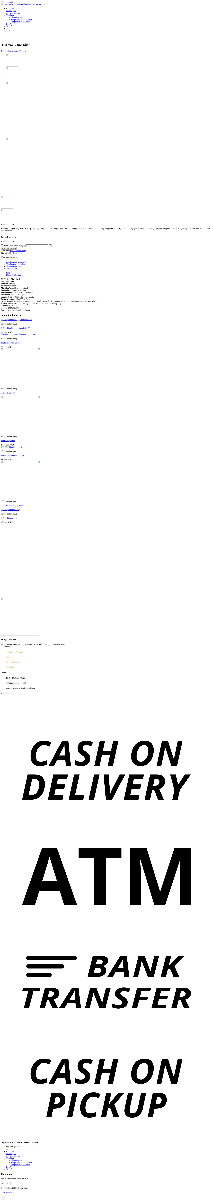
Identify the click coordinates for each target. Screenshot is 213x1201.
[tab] (109, 273)
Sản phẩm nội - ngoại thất (16, 262)
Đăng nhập (23, 1188)
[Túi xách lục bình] (12, 79)
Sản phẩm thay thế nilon (20, 22)
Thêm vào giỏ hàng (9, 248)
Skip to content (7, 2)
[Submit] (2, 256)
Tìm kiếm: (5, 253)
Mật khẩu (5, 1183)
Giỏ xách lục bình (8, 393)
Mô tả (8, 273)
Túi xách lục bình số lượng (14, 246)
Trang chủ (10, 8)
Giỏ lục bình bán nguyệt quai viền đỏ (15, 328)
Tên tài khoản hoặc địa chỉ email (14, 1179)
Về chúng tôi (11, 11)
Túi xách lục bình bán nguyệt (12, 455)
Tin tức (8, 24)
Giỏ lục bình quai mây (9, 518)
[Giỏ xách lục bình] (12, 66)
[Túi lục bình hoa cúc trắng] (19, 334)
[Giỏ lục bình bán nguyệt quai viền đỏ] (16, 320)
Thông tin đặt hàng (13, 275)
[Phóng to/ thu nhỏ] (4, 1197)
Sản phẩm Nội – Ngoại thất (21, 19)
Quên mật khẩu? (7, 1192)
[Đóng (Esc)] (2, 1197)
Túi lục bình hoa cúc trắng (11, 343)
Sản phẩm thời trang (19, 17)
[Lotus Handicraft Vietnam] (23, 4)
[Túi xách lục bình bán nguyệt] (11, 447)
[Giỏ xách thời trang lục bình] (38, 497)
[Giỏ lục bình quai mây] (10, 510)
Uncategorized (11, 268)
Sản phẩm (10, 15)
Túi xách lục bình (8, 441)
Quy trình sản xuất (13, 13)
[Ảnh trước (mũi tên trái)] (2, 1199)
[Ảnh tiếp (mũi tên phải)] (4, 1199)
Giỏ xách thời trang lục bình (12, 505)
